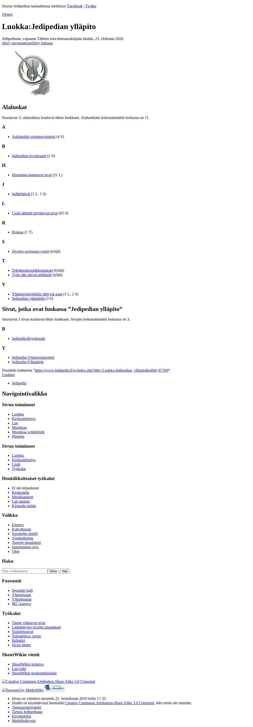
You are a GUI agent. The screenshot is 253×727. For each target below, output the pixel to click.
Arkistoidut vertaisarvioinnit (33, 136)
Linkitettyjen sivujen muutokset (36, 627)
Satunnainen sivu (25, 547)
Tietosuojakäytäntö (26, 707)
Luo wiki (19, 669)
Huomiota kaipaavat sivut (32, 175)
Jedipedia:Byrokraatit (28, 338)
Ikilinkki (18, 640)
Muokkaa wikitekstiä (28, 432)
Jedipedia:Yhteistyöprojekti (33, 357)
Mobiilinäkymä (24, 721)
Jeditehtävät (21, 194)
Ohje (16, 551)
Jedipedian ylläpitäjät (28, 298)
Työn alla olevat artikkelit (31, 275)
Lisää (16, 464)
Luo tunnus (21, 501)
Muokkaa (19, 427)
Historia (18, 436)
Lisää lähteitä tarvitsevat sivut (35, 213)
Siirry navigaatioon (17, 43)
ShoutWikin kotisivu (28, 664)
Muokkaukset (22, 497)
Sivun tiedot (21, 645)
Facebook (75, 6)
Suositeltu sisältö (25, 534)
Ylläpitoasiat (21, 599)
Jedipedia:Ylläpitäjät (27, 362)
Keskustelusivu (24, 419)
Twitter (90, 6)
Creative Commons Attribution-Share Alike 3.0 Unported (109, 703)
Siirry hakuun (42, 43)
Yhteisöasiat (21, 595)
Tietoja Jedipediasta (27, 712)
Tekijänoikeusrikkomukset (32, 270)
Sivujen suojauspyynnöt (30, 251)
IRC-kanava (21, 604)
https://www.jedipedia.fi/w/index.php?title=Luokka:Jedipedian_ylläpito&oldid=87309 (102, 370)
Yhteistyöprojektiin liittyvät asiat (37, 294)
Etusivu (18, 525)
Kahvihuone (21, 529)
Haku (8, 561)
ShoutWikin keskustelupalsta (34, 673)
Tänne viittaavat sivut (28, 623)
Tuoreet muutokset (26, 542)
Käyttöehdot (21, 716)
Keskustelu (20, 492)
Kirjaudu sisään (24, 506)
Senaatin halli (22, 590)
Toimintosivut (22, 632)
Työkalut (19, 469)
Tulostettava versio (26, 636)
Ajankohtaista (22, 538)
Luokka (8, 375)
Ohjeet (7, 14)
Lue (15, 423)
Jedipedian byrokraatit (29, 156)
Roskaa (17, 232)
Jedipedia (19, 383)
